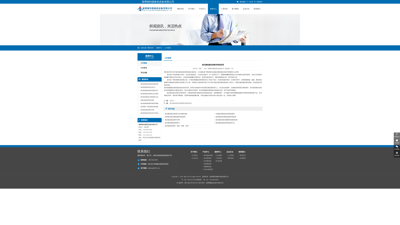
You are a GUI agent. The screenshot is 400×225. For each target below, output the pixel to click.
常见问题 (144, 72)
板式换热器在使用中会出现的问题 (176, 114)
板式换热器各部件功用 (147, 110)
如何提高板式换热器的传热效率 (175, 117)
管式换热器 (207, 161)
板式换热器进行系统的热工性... (150, 97)
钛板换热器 (207, 164)
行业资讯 (144, 68)
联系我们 (259, 2)
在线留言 (243, 158)
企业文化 (195, 158)
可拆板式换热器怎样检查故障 (225, 114)
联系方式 (243, 155)
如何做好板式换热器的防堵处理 (226, 117)
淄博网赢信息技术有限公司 (215, 183)
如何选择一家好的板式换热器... (150, 106)
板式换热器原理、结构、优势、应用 (176, 126)
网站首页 (150, 48)
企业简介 (195, 155)
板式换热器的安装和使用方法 (149, 90)
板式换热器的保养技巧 (172, 123)
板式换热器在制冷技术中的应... (150, 113)
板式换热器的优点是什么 (148, 87)
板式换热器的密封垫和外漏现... (150, 103)
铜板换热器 (207, 166)
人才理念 (231, 155)
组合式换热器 (208, 169)
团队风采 (231, 158)
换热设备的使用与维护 (147, 100)
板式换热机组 (208, 155)
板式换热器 (207, 158)
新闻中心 (159, 48)
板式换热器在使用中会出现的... (150, 93)
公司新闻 (168, 48)
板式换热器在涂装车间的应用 (149, 84)
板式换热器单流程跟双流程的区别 (181, 103)
